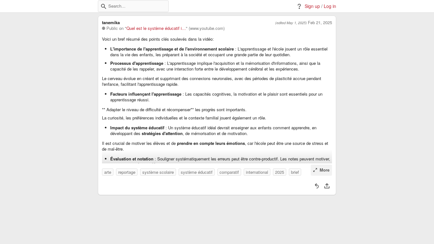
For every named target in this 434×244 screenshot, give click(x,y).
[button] (103, 6)
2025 (279, 172)
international (257, 172)
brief (295, 172)
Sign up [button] (312, 6)
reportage (126, 172)
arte (107, 172)
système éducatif (197, 172)
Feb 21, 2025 (320, 22)
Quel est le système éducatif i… (156, 28)
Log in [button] (330, 6)
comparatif (229, 172)
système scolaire (158, 172)
